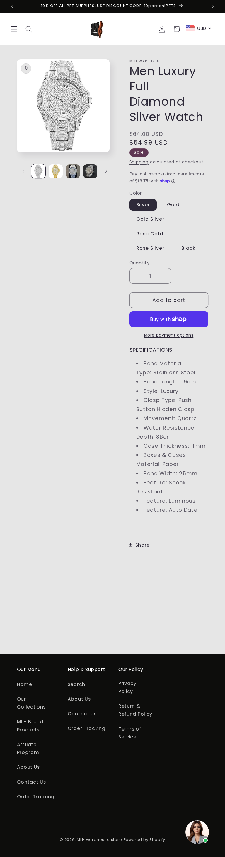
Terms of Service (129, 733)
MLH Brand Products (30, 725)
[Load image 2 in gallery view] (56, 171)
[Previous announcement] (12, 6)
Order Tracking (36, 796)
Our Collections (31, 703)
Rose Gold (149, 233)
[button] (14, 29)
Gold (173, 204)
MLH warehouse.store (99, 839)
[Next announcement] (212, 6)
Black (188, 248)
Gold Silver (150, 219)
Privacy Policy (127, 687)
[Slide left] (23, 171)
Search (76, 684)
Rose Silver (150, 248)
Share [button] (142, 545)
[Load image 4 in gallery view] (90, 171)
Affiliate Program (28, 748)
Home (24, 684)
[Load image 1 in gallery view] (38, 171)
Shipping (139, 162)
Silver (143, 204)
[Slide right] (106, 171)
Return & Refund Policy (135, 710)
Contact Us (31, 782)
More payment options (169, 335)
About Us (28, 767)
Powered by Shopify (145, 839)
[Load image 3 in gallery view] (73, 171)
